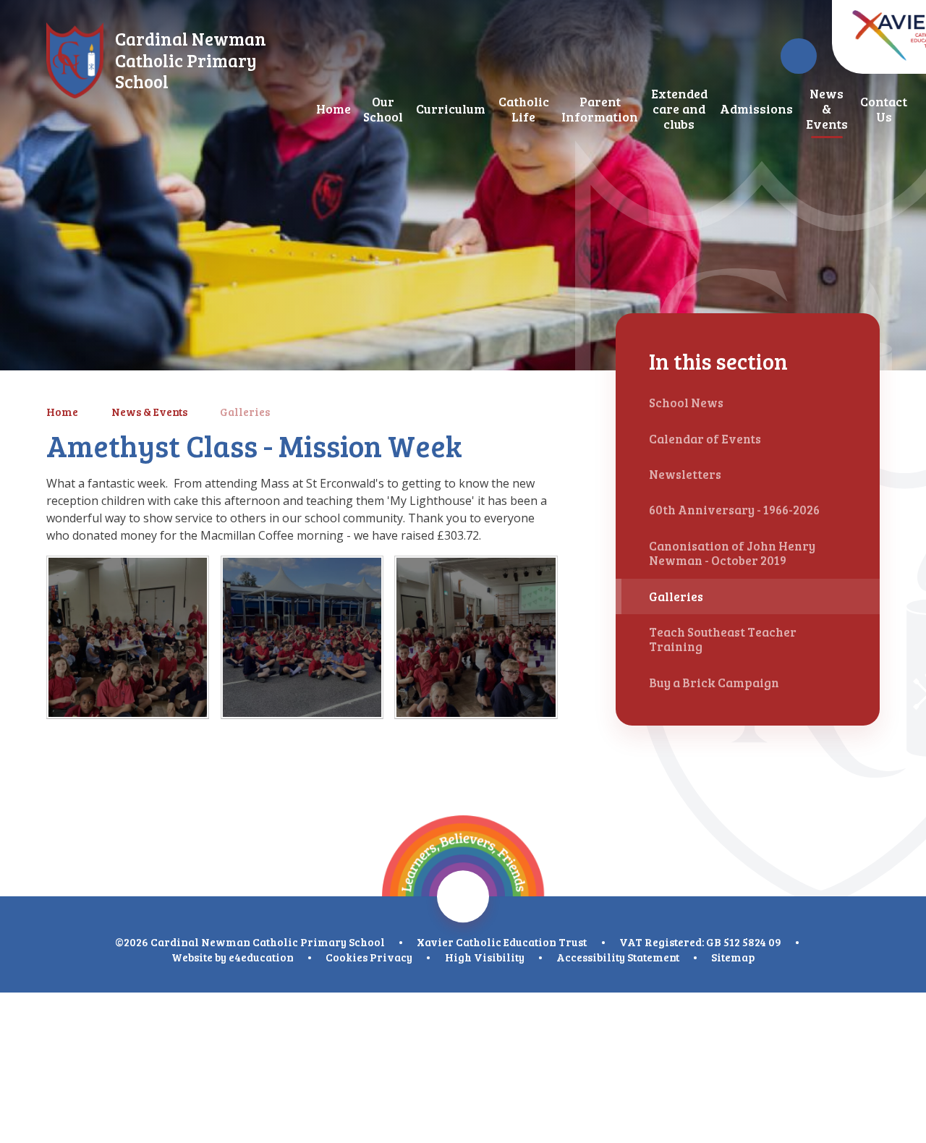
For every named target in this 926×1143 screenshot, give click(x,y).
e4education (261, 957)
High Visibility (484, 957)
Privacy (391, 957)
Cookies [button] (347, 957)
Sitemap (733, 957)
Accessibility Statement (617, 957)
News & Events (149, 411)
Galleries (245, 411)
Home (62, 411)
